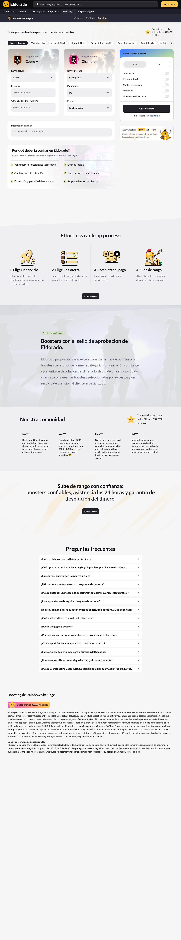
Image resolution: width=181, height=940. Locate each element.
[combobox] (33, 77)
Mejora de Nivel (58, 43)
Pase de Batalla (147, 43)
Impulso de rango (17, 43)
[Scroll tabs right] (172, 43)
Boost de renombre (126, 43)
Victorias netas (38, 43)
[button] (158, 64)
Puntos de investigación (101, 43)
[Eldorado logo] (14, 4)
